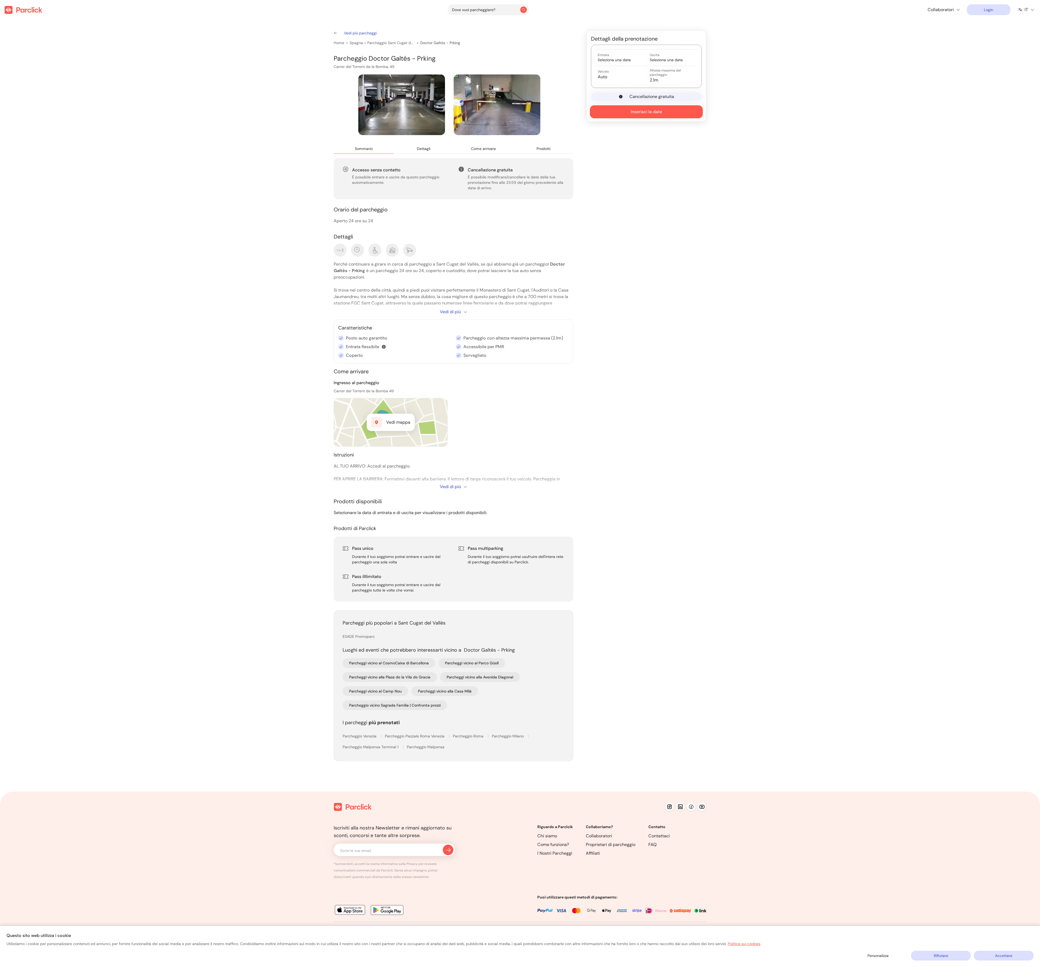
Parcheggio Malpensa (425, 746)
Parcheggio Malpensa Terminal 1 (371, 746)
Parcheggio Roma (469, 736)
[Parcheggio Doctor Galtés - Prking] (401, 104)
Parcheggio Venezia (360, 736)
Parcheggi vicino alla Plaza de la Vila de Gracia (389, 677)
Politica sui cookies (744, 943)
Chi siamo (547, 836)
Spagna (356, 42)
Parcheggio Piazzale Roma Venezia (415, 736)
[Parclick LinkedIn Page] (680, 806)
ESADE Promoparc (359, 636)
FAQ (652, 844)
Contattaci (659, 836)
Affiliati (593, 853)
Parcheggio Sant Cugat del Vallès (391, 42)
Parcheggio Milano (508, 736)
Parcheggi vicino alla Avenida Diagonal (480, 677)
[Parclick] (23, 10)
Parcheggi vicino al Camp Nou (375, 691)
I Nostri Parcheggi (554, 853)
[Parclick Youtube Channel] (702, 806)
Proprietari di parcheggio (610, 844)
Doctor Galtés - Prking (440, 42)
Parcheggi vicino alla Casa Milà (445, 691)
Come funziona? (553, 844)
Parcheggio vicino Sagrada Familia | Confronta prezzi (395, 705)
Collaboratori (599, 836)
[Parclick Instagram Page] (669, 806)
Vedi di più (450, 312)
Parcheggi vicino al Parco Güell (472, 663)
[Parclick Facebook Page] (691, 806)
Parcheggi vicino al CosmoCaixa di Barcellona (389, 663)
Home (339, 42)
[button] (383, 346)
